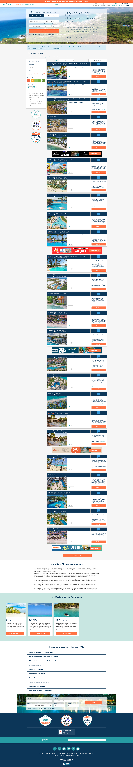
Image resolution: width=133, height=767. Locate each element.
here (43, 34)
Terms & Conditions (89, 753)
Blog (50, 753)
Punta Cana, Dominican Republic (34, 104)
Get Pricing (98, 76)
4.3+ (43, 81)
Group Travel (43, 4)
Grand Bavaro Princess (54, 393)
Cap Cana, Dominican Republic (36, 95)
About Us (41, 753)
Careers (53, 753)
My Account (103, 5)
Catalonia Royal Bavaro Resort (56, 330)
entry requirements (64, 46)
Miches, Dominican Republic (35, 101)
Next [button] (97, 1)
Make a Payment (96, 5)
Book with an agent (125, 4)
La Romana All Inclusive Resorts (35, 620)
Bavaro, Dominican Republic (35, 93)
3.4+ (32, 81)
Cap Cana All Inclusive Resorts (9, 620)
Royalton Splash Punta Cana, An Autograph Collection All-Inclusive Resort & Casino (71, 63)
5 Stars (42, 74)
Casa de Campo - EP (54, 412)
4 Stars (36, 74)
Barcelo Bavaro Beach (54, 375)
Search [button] (108, 5)
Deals (63, 753)
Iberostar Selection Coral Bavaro (57, 293)
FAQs (67, 753)
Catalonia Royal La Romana (55, 474)
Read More (99, 73)
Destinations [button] (25, 4)
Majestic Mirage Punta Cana (56, 529)
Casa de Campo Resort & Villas (56, 431)
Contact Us (58, 753)
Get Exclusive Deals (116, 5)
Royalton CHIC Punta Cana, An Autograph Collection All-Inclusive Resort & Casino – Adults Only (74, 99)
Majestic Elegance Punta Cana (56, 312)
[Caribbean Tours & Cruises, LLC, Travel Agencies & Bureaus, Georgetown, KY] (67, 763)
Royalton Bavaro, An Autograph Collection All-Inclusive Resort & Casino (68, 81)
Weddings (50, 4)
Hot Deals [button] (18, 4)
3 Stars (30, 74)
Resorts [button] (32, 4)
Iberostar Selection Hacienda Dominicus (59, 492)
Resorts (77, 753)
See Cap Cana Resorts (13, 633)
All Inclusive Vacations (33, 56)
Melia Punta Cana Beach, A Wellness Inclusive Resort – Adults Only (66, 256)
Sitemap (82, 753)
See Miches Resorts (66, 633)
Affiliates (46, 753)
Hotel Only (52, 16)
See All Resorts (98, 60)
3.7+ (36, 81)
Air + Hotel (37, 16)
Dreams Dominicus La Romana (56, 195)
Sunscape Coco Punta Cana (56, 134)
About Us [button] (56, 4)
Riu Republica (52, 275)
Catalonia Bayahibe (53, 456)
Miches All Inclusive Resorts (61, 620)
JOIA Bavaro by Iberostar (55, 510)
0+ (29, 81)
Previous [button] (36, 1)
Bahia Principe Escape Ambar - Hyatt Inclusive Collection (63, 356)
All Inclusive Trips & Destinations (46, 56)
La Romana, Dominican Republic (33, 98)
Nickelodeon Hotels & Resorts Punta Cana (60, 159)
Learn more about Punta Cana (73, 37)
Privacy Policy (72, 753)
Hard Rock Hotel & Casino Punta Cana (58, 231)
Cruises (37, 4)
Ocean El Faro (52, 117)
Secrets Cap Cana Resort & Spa (57, 177)
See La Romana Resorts (40, 633)
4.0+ (39, 81)
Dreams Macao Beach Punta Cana (57, 213)
